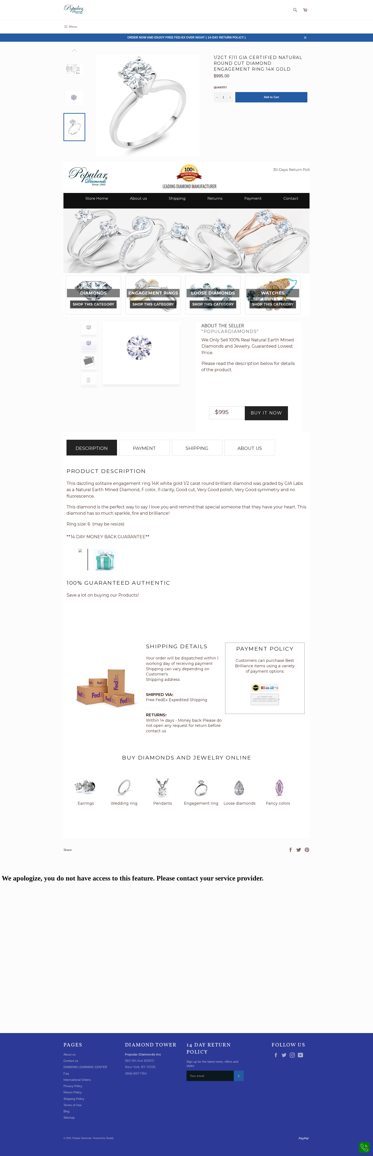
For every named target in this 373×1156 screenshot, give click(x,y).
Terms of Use (72, 1105)
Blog (66, 1111)
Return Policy (72, 1092)
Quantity (220, 87)
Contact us (70, 1060)
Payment (253, 198)
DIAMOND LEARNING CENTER (85, 1067)
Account (304, 26)
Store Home (96, 198)
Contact (290, 198)
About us (138, 198)
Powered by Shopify (103, 1138)
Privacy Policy (72, 1086)
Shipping (177, 198)
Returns (215, 198)
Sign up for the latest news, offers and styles (212, 1063)
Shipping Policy (73, 1098)
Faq (66, 1073)
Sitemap (69, 1117)
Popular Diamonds (82, 1138)
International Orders (77, 1079)
